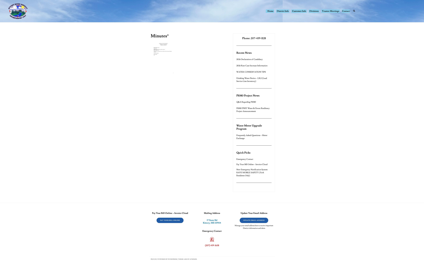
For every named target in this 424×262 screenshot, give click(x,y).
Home (270, 11)
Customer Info (299, 11)
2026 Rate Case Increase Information (251, 65)
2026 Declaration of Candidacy (249, 59)
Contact (346, 11)
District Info (283, 11)
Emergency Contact (244, 159)
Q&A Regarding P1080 (246, 102)
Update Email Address (254, 220)
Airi (185, 259)
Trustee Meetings (330, 11)
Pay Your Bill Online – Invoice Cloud (252, 164)
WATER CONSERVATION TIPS (251, 72)
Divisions (314, 11)
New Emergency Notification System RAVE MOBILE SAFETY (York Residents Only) (252, 172)
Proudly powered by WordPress (164, 259)
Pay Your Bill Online (170, 220)
